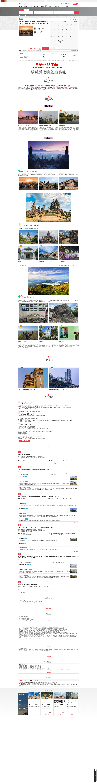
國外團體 (23, 8)
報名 (45, 48)
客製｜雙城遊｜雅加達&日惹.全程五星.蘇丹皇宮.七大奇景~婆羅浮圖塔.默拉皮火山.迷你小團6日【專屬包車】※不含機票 (72, 701)
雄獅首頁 (20, 8)
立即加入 (38, 0)
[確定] (76, 12)
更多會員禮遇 (42, 0)
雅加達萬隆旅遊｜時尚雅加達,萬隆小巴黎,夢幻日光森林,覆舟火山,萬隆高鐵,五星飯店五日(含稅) (59, 701)
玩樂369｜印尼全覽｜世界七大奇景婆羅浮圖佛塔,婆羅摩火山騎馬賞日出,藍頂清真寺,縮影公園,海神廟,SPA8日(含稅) (34, 701)
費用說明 (40, 48)
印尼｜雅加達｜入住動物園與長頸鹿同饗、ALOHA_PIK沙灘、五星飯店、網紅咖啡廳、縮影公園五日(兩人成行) (47, 701)
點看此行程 (34, 714)
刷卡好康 (35, 33)
